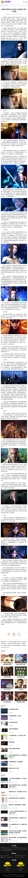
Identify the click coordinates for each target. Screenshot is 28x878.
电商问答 (11, 712)
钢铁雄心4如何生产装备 (14, 768)
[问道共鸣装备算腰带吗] (4, 730)
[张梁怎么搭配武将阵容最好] (4, 750)
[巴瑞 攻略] (21, 683)
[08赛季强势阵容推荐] (7, 658)
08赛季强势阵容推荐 (7, 664)
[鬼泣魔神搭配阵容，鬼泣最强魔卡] (4, 763)
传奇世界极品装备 (7, 677)
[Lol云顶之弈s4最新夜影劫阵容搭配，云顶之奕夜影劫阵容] (4, 813)
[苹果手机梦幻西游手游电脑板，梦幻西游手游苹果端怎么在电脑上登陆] (4, 832)
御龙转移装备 (11, 742)
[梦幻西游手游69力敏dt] (21, 658)
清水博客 (6, 1)
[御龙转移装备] (4, 743)
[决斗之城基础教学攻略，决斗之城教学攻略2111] (4, 826)
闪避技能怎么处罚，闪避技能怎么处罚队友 (18, 791)
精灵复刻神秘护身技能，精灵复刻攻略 (17, 798)
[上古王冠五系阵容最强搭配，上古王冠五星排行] (4, 780)
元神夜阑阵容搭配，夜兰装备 (15, 715)
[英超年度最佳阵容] (21, 671)
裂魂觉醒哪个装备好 (21, 701)
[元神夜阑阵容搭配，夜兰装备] (4, 717)
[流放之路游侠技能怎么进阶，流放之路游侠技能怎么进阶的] (4, 786)
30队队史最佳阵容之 (7, 701)
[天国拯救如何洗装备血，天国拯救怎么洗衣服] (4, 819)
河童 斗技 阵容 (7, 689)
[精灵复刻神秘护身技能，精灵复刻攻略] (4, 799)
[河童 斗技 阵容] (7, 683)
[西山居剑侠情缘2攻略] (4, 724)
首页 (3, 5)
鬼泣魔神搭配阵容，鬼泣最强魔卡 (16, 761)
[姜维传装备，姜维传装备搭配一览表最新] (4, 806)
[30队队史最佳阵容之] (7, 696)
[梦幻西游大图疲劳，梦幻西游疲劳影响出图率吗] (4, 839)
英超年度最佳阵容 (21, 677)
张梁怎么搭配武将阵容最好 (14, 748)
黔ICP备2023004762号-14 (9, 876)
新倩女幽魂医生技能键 (13, 709)
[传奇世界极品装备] (7, 671)
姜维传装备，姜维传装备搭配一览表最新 (17, 804)
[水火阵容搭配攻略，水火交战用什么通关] (4, 737)
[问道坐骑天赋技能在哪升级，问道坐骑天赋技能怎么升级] (4, 756)
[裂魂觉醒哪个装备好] (21, 696)
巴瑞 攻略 (21, 689)
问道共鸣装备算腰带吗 (13, 728)
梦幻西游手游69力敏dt (21, 664)
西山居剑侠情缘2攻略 (13, 722)
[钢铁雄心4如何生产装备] (4, 770)
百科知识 (6, 5)
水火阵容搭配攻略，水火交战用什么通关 (17, 735)
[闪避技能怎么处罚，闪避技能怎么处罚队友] (4, 793)
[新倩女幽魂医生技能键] (4, 711)
